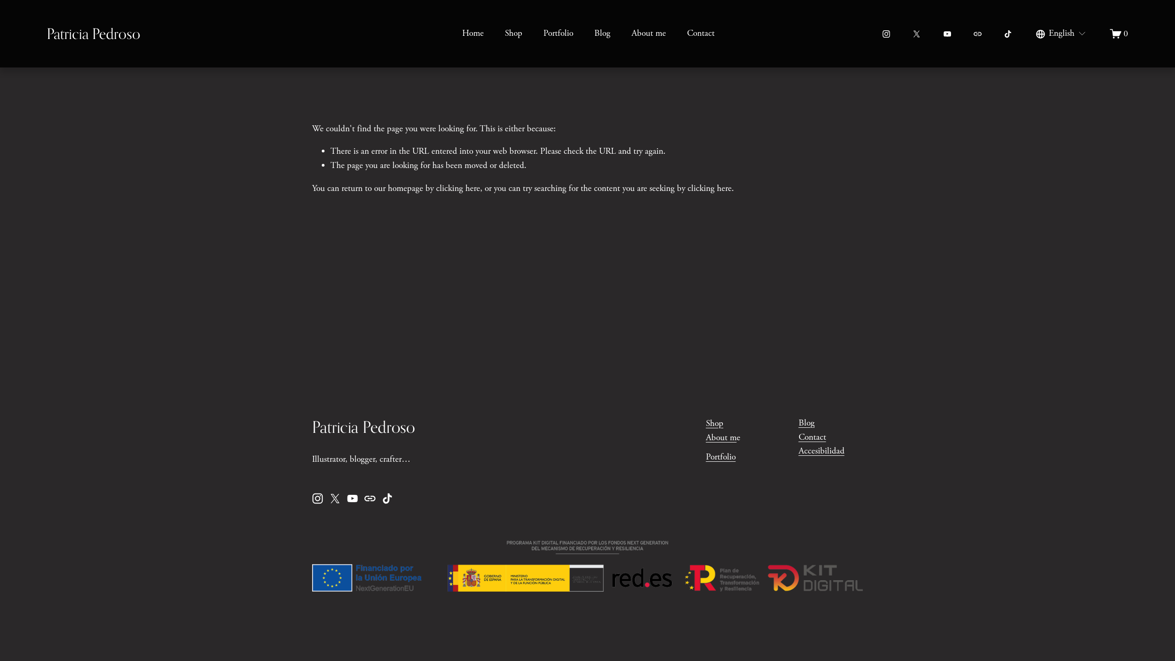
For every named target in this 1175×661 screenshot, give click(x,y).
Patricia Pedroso (93, 33)
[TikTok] (1008, 34)
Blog (602, 33)
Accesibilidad (822, 451)
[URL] (977, 34)
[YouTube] (947, 34)
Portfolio (558, 33)
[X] (916, 34)
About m (721, 437)
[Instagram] (886, 34)
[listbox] (1061, 34)
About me (649, 33)
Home (473, 33)
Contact (701, 33)
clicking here (458, 188)
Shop (513, 33)
